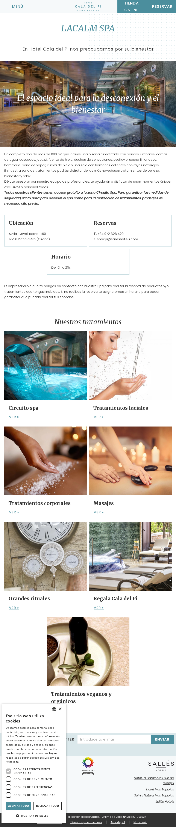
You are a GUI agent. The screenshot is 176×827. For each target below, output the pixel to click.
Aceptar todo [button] (18, 806)
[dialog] (34, 763)
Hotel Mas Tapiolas (160, 789)
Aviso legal (118, 822)
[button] (34, 815)
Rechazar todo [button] (47, 806)
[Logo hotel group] (161, 766)
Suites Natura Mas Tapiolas (154, 795)
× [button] (60, 709)
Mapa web (140, 822)
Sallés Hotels (164, 801)
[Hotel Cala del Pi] (88, 6)
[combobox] (54, 709)
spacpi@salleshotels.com (117, 239)
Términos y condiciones (86, 822)
